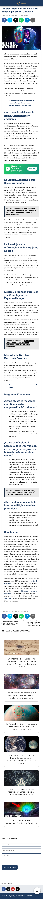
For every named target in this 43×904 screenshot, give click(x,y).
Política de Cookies (20, 895)
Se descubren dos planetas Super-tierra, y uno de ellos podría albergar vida (10, 623)
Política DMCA (12, 897)
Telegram (7, 598)
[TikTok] (18, 889)
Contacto (11, 895)
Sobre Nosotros (22, 897)
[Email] (32, 20)
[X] (15, 20)
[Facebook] (4, 20)
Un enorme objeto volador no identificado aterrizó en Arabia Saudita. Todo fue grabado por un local (31, 623)
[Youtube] (13, 889)
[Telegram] (27, 20)
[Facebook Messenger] (9, 20)
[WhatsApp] (21, 20)
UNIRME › (32, 169)
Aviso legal (4, 895)
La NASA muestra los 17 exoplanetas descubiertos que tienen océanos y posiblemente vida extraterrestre (22, 103)
